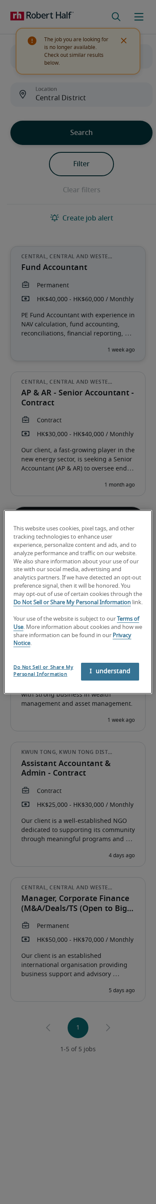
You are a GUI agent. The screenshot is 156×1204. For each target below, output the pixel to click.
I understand (110, 671)
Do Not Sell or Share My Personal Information (72, 602)
